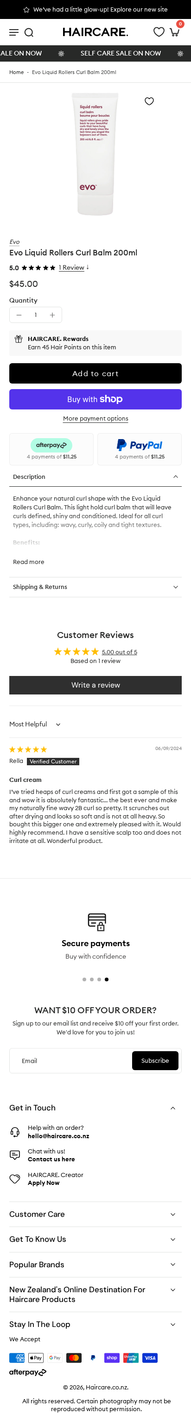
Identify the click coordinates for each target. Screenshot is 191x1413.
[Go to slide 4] (106, 979)
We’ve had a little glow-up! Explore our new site (100, 9)
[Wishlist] (159, 32)
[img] (28, 749)
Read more (29, 561)
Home (16, 72)
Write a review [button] (95, 685)
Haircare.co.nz (106, 1387)
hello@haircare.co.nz (58, 1136)
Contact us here (51, 1159)
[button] (95, 373)
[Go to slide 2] (92, 979)
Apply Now (43, 1182)
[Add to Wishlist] (149, 101)
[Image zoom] (95, 154)
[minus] (19, 315)
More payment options (95, 418)
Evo (14, 241)
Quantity (23, 300)
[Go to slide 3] (99, 979)
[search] (29, 32)
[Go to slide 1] (84, 979)
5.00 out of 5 (119, 652)
